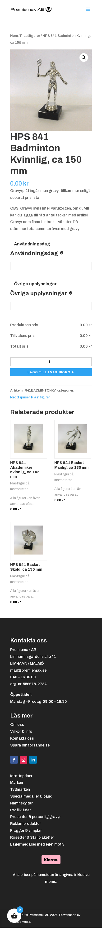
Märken (16, 782)
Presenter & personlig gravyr (35, 817)
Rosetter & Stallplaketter (32, 837)
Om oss (17, 724)
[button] (83, 57)
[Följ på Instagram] (23, 760)
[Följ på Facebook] (14, 760)
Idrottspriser (19, 397)
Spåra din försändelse (30, 745)
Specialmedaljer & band (31, 796)
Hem (14, 36)
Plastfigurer (30, 36)
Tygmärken (20, 789)
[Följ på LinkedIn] (33, 760)
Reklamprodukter (25, 824)
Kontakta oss (22, 738)
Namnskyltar (21, 803)
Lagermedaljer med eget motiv (37, 844)
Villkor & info (21, 731)
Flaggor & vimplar (26, 830)
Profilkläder (20, 810)
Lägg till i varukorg (49, 372)
